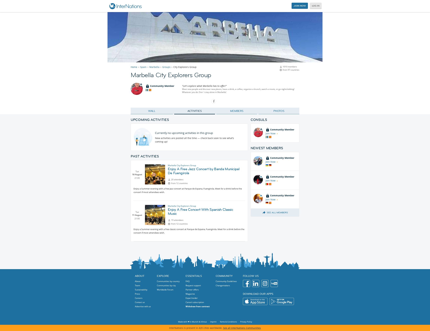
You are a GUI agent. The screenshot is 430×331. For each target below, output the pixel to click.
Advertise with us (143, 306)
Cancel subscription (195, 302)
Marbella (154, 67)
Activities (194, 111)
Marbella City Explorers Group (182, 165)
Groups (166, 67)
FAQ (187, 281)
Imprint (213, 321)
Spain (143, 67)
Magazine (190, 293)
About (137, 281)
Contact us (140, 302)
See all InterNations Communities (242, 327)
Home (134, 67)
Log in (315, 5)
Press (137, 293)
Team (137, 285)
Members (236, 111)
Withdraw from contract (198, 306)
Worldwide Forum (165, 289)
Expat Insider (192, 298)
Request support (193, 285)
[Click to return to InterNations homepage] (125, 6)
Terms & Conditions (228, 321)
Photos (278, 111)
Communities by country (168, 281)
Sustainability (141, 289)
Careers (138, 298)
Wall (152, 111)
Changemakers (223, 285)
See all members (277, 212)
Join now (300, 5)
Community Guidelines (226, 281)
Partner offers (192, 289)
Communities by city (166, 285)
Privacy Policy (246, 321)
